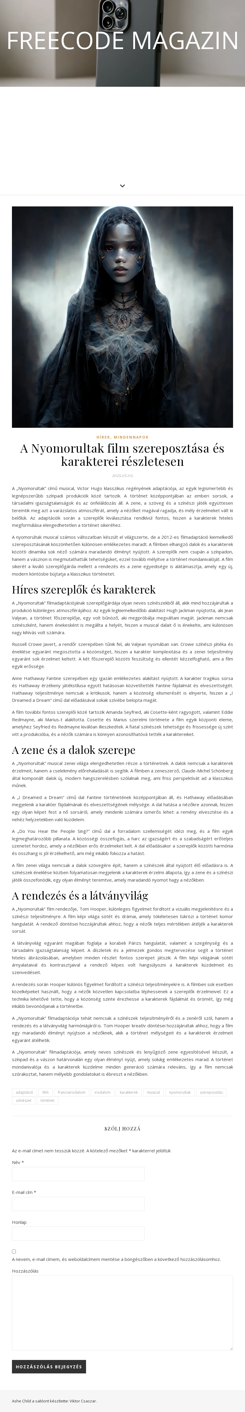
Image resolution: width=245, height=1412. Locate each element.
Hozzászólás (25, 1271)
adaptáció (24, 1092)
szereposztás (211, 1092)
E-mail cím (24, 1192)
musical (153, 1092)
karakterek (129, 1092)
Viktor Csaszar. (83, 1401)
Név (18, 1162)
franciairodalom (71, 1092)
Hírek (103, 437)
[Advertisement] (122, 132)
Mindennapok (131, 437)
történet (47, 1100)
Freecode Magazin (122, 40)
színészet (23, 1100)
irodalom (103, 1092)
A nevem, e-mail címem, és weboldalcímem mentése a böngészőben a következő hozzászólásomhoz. (116, 1259)
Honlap (19, 1222)
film (45, 1092)
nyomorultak (180, 1092)
